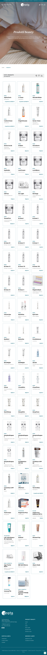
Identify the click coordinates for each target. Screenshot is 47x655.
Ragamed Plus (23, 512)
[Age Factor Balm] (9, 555)
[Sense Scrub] (9, 136)
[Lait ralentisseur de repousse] (9, 528)
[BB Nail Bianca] (23, 555)
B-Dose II (35, 218)
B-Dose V (36, 243)
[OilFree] (9, 184)
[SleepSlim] (23, 402)
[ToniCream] (9, 503)
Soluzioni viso (28, 629)
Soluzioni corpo (28, 631)
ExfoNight (21, 362)
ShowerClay (36, 537)
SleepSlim (21, 412)
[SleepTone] (38, 402)
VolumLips (7, 314)
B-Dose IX (7, 290)
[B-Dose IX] (9, 280)
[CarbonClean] (9, 111)
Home (3, 67)
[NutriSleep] (9, 402)
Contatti (3, 642)
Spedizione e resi (28, 638)
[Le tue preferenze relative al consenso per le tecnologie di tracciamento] (45, 653)
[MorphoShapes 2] (23, 426)
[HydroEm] (9, 161)
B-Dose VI (7, 266)
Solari (26, 625)
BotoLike (21, 339)
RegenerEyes (37, 290)
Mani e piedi (27, 627)
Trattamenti (4, 638)
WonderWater (37, 97)
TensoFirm (7, 218)
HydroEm (7, 170)
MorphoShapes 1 (9, 436)
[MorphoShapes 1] (9, 426)
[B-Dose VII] (23, 257)
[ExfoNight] (23, 353)
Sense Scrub (8, 145)
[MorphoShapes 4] (9, 452)
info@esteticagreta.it (6, 624)
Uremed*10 (7, 591)
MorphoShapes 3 (37, 436)
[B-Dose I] (23, 209)
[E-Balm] (23, 136)
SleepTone (36, 412)
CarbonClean (8, 121)
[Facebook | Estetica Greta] (2, 627)
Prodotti (8, 67)
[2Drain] (38, 353)
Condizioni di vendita (29, 640)
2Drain (35, 362)
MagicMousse (22, 121)
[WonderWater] (38, 88)
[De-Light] (23, 184)
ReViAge (35, 193)
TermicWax (36, 487)
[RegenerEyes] (38, 280)
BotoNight (7, 362)
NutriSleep (7, 412)
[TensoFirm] (9, 209)
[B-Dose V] (38, 233)
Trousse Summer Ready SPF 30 (23, 592)
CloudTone (36, 387)
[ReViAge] (38, 184)
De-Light (21, 193)
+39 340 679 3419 (7, 4)
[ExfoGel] (23, 528)
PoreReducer (37, 339)
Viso (26, 623)
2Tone (6, 387)
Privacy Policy (38, 650)
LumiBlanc (36, 170)
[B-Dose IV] (23, 233)
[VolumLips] (9, 305)
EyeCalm (35, 314)
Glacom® (33, 650)
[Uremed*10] (9, 581)
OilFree (6, 193)
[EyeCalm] (38, 305)
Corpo (26, 621)
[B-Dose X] (23, 280)
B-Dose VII (21, 266)
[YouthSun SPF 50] (38, 452)
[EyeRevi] (9, 330)
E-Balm (20, 145)
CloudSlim (21, 387)
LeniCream (21, 170)
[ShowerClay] (38, 528)
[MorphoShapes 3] (38, 426)
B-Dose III (7, 243)
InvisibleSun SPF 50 (22, 462)
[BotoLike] (23, 330)
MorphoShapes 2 (23, 436)
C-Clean (20, 97)
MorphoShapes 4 (9, 462)
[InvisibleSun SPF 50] (23, 452)
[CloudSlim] (23, 378)
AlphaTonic (7, 97)
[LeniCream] (23, 161)
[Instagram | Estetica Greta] (3, 627)
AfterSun (21, 487)
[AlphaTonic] (9, 88)
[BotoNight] (9, 353)
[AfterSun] (23, 478)
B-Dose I (21, 218)
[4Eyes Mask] (38, 555)
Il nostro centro (5, 640)
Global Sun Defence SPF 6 (37, 513)
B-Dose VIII (36, 266)
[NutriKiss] (23, 305)
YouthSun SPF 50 (37, 462)
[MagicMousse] (23, 111)
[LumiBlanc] (38, 161)
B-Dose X (21, 290)
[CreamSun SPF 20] (9, 478)
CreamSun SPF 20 (9, 488)
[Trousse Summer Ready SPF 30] (23, 581)
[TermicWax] (38, 478)
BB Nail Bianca (23, 565)
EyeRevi (6, 339)
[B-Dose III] (9, 233)
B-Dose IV (21, 243)
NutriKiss (21, 314)
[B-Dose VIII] (38, 257)
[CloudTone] (38, 378)
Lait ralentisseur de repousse (9, 538)
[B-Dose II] (38, 209)
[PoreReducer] (38, 330)
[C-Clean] (23, 88)
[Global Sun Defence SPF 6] (38, 503)
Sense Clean (37, 121)
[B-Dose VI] (9, 257)
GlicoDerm (36, 145)
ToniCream (7, 512)
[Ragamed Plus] (23, 503)
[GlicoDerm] (38, 136)
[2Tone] (9, 378)
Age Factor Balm (7, 565)
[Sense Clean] (38, 111)
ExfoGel (20, 537)
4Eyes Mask (36, 565)
